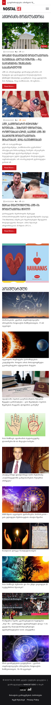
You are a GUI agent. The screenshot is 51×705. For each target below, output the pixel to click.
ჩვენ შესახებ (18, 700)
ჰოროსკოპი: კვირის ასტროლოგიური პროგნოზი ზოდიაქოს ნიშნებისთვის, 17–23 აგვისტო (23, 323)
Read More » (9, 86)
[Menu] (47, 9)
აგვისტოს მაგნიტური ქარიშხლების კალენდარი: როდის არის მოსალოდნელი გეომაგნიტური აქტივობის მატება (22, 362)
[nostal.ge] (12, 9)
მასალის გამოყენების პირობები (25, 695)
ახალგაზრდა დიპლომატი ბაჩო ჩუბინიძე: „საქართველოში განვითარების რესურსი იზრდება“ (22, 478)
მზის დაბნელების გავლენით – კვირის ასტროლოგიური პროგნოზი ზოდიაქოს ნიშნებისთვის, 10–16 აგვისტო (21, 666)
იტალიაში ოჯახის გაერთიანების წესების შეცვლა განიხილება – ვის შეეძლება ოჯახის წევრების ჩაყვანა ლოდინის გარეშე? (24, 402)
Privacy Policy (33, 700)
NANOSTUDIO (30, 684)
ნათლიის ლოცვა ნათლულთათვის (19, 551)
